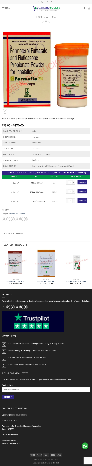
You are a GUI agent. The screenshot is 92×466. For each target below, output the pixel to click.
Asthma (51, 17)
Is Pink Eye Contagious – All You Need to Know (27, 364)
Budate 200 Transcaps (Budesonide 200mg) (46, 281)
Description (8, 233)
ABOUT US (38, 459)
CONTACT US (48, 459)
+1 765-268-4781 (11, 420)
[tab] (8, 233)
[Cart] (88, 8)
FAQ (56, 459)
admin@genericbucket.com (15, 415)
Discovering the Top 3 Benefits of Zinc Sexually (27, 357)
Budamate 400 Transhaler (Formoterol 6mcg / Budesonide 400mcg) (76, 281)
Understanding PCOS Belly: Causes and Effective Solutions (32, 350)
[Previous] (2, 269)
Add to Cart (82, 182)
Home (39, 17)
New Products (20, 214)
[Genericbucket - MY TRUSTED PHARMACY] (46, 8)
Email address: (7, 385)
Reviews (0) (20, 233)
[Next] (90, 269)
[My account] (84, 8)
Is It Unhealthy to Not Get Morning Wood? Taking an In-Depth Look (36, 343)
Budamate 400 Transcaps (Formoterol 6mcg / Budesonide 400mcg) (16, 281)
